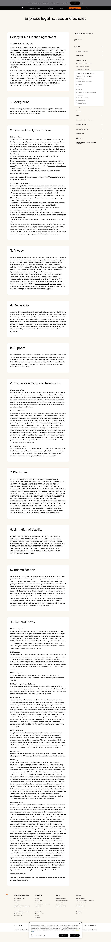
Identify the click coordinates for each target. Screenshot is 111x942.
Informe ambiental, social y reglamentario (85, 900)
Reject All (63, 935)
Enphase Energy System (19, 898)
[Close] (79, 923)
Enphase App (17, 900)
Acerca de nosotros (80, 898)
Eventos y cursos (59, 904)
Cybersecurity (79, 911)
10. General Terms (81, 103)
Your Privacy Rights (38, 935)
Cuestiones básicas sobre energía (21, 911)
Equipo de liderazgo (80, 906)
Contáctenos (79, 913)
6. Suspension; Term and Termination (86, 92)
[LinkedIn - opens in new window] (21, 925)
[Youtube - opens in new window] (19, 925)
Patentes (78, 904)
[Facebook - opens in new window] (15, 925)
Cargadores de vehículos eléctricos (22, 906)
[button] (86, 8)
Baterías (16, 902)
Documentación (38, 911)
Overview (79, 39)
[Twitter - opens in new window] (17, 925)
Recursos (37, 915)
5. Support (79, 89)
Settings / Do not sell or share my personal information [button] (84, 929)
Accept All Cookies (74, 935)
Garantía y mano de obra (61, 906)
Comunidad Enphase (60, 902)
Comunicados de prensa (81, 902)
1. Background (80, 79)
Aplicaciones (37, 909)
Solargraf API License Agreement (85, 76)
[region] (55, 930)
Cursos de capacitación (40, 913)
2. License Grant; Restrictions (84, 81)
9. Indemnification (81, 100)
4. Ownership (80, 87)
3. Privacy (79, 84)
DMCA (78, 107)
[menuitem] (35, 8)
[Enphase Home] (22, 8)
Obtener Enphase (18, 909)
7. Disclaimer (79, 95)
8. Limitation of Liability (82, 97)
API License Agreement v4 (83, 69)
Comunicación (38, 906)
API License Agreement (82, 66)
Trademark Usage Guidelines (83, 63)
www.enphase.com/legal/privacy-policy (48, 284)
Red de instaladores (18, 913)
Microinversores (17, 904)
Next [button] (75, 3)
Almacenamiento (38, 900)
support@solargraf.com (49, 423)
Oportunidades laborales (81, 909)
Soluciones (37, 917)
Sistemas (37, 898)
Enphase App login (18, 915)
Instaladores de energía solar (62, 900)
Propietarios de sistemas (61, 898)
